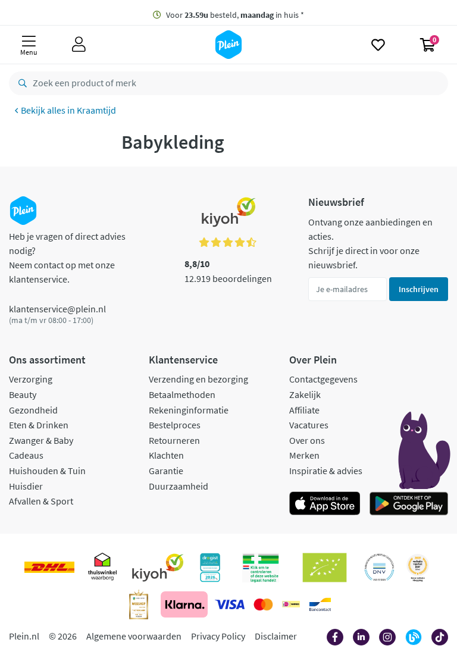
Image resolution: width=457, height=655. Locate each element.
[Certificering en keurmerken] (324, 567)
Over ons (307, 440)
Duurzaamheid (178, 486)
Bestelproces (175, 425)
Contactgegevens (323, 379)
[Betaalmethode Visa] (230, 604)
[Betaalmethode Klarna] (184, 604)
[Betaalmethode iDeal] (291, 604)
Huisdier (26, 486)
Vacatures (308, 425)
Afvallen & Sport (41, 501)
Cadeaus (26, 455)
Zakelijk (305, 394)
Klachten (166, 455)
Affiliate (304, 410)
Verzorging (30, 379)
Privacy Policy (218, 636)
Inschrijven (419, 289)
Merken (304, 455)
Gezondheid (33, 410)
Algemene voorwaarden (133, 636)
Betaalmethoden (182, 394)
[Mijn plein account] (79, 44)
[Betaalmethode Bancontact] (320, 604)
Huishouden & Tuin (47, 471)
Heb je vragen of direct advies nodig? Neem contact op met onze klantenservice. (67, 257)
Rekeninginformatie (188, 410)
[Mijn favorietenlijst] (378, 44)
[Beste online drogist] (418, 567)
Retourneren (174, 440)
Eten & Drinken (38, 425)
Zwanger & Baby (41, 440)
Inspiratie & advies (325, 471)
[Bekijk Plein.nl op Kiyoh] (157, 567)
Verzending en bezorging (198, 379)
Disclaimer (276, 636)
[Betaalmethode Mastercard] (263, 604)
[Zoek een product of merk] (20, 83)
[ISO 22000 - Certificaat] (379, 567)
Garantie (166, 471)
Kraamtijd (96, 110)
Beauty (22, 394)
